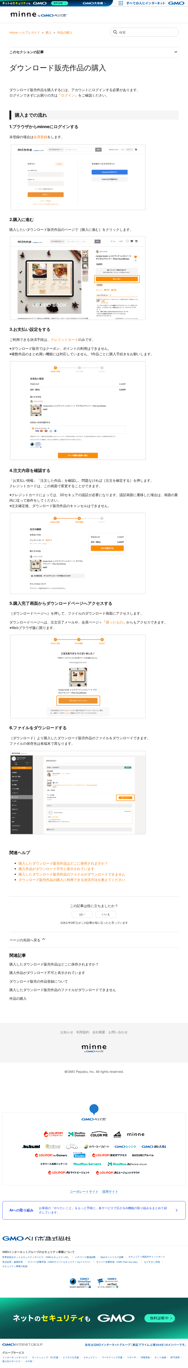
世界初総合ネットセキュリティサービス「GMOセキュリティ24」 (36, 1257)
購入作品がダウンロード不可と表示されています (56, 869)
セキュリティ (90, 1357)
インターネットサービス (15, 1357)
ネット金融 (160, 1357)
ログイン (68, 95)
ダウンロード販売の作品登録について (38, 981)
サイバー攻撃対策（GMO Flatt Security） (117, 1262)
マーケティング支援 (112, 1357)
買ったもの (114, 622)
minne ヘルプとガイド (24, 32)
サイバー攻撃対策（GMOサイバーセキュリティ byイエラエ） (59, 1262)
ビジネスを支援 (71, 1357)
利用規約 (82, 1032)
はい (82, 914)
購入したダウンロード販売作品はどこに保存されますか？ (63, 863)
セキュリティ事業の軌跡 (15, 1266)
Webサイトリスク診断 (112, 1257)
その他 (28, 1361)
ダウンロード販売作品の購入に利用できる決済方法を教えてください (72, 880)
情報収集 (145, 1357)
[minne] (94, 1053)
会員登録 (40, 137)
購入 (49, 32)
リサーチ (131, 1357)
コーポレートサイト (84, 1191)
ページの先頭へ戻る (25, 940)
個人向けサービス (11, 1361)
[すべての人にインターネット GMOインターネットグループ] (156, 3)
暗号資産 (175, 1357)
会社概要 (98, 1032)
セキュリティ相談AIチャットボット (146, 1256)
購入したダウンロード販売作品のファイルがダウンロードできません (72, 874)
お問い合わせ (118, 1032)
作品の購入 (64, 32)
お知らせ (66, 1032)
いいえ (106, 914)
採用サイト (110, 1191)
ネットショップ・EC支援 (45, 1357)
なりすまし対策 (152, 1262)
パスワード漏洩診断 (85, 1257)
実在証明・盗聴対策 (12, 1262)
